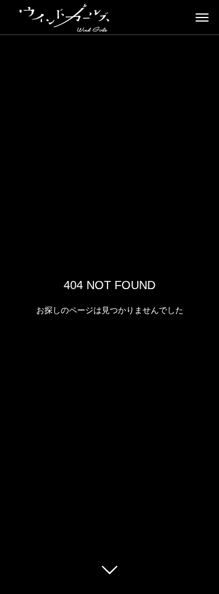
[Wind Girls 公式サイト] (64, 17)
